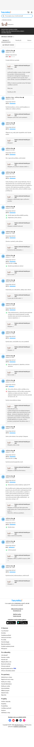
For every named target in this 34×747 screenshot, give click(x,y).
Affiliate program (5, 690)
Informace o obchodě (6, 37)
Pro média (3, 640)
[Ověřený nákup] (14, 50)
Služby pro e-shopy (6, 682)
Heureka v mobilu (5, 657)
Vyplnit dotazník (17, 616)
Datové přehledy (5, 688)
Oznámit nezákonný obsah (7, 646)
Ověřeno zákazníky (5, 701)
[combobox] (17, 16)
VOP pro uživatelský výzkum (8, 671)
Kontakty (3, 633)
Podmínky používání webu (19, 726)
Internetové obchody (6, 20)
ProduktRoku (4, 706)
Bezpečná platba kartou (7, 668)
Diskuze (29, 40)
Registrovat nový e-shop (7, 679)
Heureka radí (4, 659)
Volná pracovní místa (6, 637)
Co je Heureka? (5, 631)
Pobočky (18, 40)
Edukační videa (4, 693)
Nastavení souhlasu (6, 664)
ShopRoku (3, 704)
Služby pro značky (5, 686)
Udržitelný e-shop (5, 712)
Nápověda (3, 695)
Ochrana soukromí (5, 666)
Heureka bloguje (5, 642)
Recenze (6, 40)
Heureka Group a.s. (19, 725)
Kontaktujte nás (17, 611)
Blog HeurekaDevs (5, 644)
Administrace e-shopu (6, 677)
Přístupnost (4, 648)
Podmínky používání (6, 635)
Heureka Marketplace (6, 684)
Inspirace (3, 710)
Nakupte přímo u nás (6, 662)
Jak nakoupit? (4, 655)
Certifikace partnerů (6, 708)
